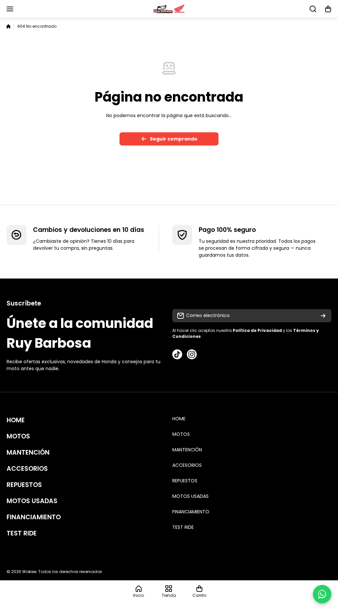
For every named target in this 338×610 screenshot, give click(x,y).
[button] (328, 9)
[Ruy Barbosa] (169, 8)
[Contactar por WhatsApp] (322, 594)
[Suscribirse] (323, 315)
